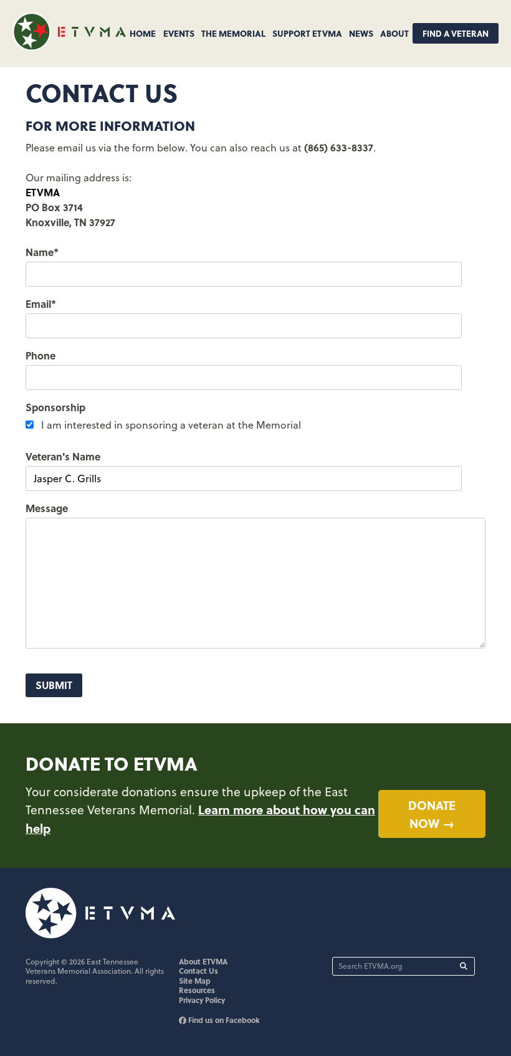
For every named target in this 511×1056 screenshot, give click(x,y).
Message (47, 508)
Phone (40, 355)
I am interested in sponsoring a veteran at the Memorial (171, 425)
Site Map (195, 980)
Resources (197, 990)
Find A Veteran (456, 33)
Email (41, 304)
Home (143, 33)
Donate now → (432, 814)
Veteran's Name (63, 456)
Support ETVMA (307, 33)
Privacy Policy (202, 1000)
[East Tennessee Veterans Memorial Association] (69, 47)
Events (178, 33)
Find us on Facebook (223, 1019)
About (394, 33)
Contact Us (198, 970)
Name (42, 252)
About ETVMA (203, 961)
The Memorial (233, 33)
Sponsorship (55, 407)
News (361, 33)
